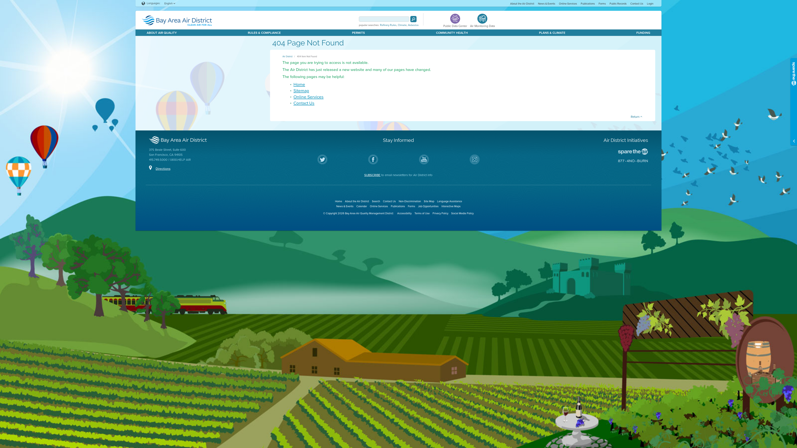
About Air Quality (162, 32)
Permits (358, 32)
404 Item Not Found (307, 56)
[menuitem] (522, 3)
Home (299, 84)
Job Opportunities (428, 206)
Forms (602, 4)
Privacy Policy (440, 213)
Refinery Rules (388, 25)
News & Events (546, 4)
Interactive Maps (451, 206)
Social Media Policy (462, 213)
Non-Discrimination (410, 201)
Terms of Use (422, 213)
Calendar (361, 206)
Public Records (618, 4)
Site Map (429, 201)
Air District (287, 56)
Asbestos (413, 25)
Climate (402, 25)
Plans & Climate (552, 32)
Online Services (568, 4)
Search (376, 201)
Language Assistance (449, 201)
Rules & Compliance (264, 32)
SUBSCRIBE (372, 175)
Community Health (452, 32)
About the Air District (522, 4)
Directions (163, 168)
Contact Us (636, 4)
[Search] (413, 19)
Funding (643, 32)
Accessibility (404, 213)
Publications (588, 4)
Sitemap (301, 90)
